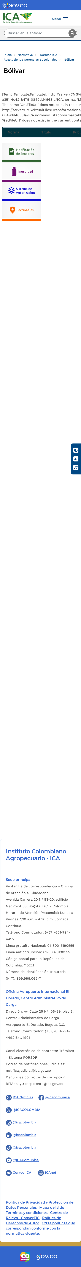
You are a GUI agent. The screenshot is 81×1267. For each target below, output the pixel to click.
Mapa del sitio (51, 1208)
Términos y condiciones (27, 1213)
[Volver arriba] (72, 1238)
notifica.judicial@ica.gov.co (28, 1070)
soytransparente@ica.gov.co (39, 1084)
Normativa (25, 55)
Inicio (8, 55)
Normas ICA (48, 55)
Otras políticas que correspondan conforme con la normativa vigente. (40, 1228)
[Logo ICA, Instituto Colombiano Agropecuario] (17, 18)
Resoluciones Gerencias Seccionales (30, 59)
